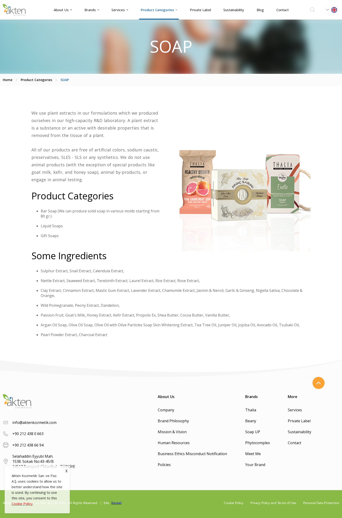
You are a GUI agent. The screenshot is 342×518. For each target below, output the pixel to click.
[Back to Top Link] (318, 383)
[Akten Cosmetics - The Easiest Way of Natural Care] (14, 10)
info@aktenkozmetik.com (34, 422)
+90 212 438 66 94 (28, 445)
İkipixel (116, 503)
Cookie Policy (22, 503)
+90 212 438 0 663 (28, 433)
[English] (331, 10)
